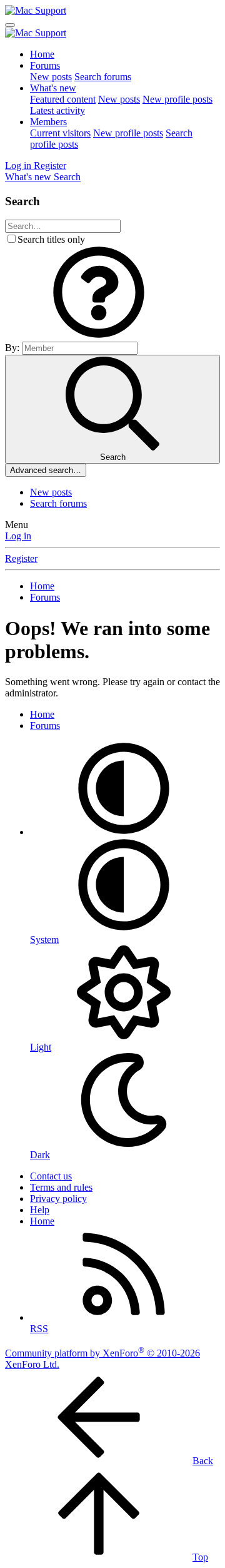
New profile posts (177, 99)
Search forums (102, 76)
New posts (51, 76)
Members (48, 121)
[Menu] (10, 25)
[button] (98, 335)
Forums (45, 65)
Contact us (51, 1176)
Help (39, 1209)
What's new (53, 88)
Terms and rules (61, 1187)
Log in (18, 536)
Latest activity (57, 110)
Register (21, 558)
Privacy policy (58, 1198)
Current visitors (60, 133)
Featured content (63, 99)
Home (42, 54)
